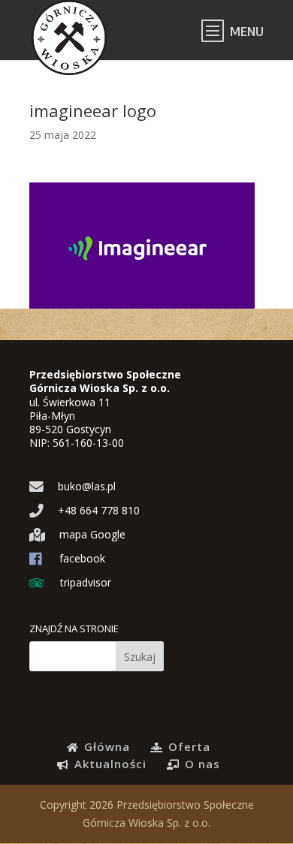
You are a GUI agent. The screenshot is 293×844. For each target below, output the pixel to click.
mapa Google (90, 534)
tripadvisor (84, 582)
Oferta (187, 746)
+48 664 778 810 (97, 510)
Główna (105, 746)
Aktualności (108, 763)
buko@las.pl (85, 486)
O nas (200, 763)
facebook (80, 558)
